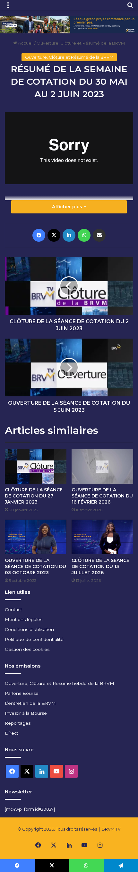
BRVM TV (111, 829)
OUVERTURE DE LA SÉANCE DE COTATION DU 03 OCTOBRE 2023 (35, 566)
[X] (53, 235)
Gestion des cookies (27, 649)
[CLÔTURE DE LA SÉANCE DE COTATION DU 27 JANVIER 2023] (35, 466)
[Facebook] (38, 235)
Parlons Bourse (22, 693)
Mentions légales (23, 619)
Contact (13, 609)
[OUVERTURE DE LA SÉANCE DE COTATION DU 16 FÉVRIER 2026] (102, 466)
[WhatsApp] (84, 235)
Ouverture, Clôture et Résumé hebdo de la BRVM (59, 683)
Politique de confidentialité (34, 639)
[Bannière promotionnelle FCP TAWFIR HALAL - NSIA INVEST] (69, 24)
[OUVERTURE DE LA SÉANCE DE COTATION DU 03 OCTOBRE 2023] (35, 537)
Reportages (17, 723)
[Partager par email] (99, 235)
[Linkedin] (69, 235)
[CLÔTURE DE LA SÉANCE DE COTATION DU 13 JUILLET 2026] (102, 537)
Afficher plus (67, 207)
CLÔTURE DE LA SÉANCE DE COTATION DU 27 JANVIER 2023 (34, 496)
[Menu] (8, 7)
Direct (11, 733)
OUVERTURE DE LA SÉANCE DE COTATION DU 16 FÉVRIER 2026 (102, 496)
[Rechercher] (130, 7)
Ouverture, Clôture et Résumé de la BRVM (81, 43)
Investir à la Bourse (26, 713)
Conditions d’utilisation (29, 629)
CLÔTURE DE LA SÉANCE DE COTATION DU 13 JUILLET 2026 (100, 566)
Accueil (25, 43)
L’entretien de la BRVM (30, 703)
